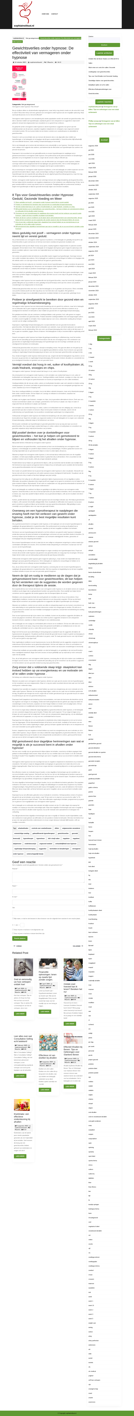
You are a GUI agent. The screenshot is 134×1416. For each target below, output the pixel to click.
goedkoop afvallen (94, 778)
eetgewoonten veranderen (71, 828)
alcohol (90, 528)
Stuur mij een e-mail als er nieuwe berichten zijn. (29, 933)
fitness (90, 730)
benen (90, 568)
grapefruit (91, 783)
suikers (90, 1169)
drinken (90, 686)
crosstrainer (92, 660)
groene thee (92, 796)
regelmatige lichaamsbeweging (25, 849)
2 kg (89, 397)
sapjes (90, 1095)
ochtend (91, 1024)
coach (90, 651)
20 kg (90, 414)
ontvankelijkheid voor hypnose (65, 843)
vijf (89, 1248)
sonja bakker (92, 1138)
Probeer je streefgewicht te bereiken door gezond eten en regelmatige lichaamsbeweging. (43, 204)
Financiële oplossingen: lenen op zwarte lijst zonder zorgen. (48, 976)
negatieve (66, 838)
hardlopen (91, 814)
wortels (90, 1362)
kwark (90, 928)
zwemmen (91, 1402)
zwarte (90, 1397)
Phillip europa (93, 121)
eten (89, 721)
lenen (90, 941)
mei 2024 (91, 264)
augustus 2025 (93, 198)
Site (13, 907)
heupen (90, 831)
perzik (90, 1055)
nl (89, 1020)
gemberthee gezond (94, 743)
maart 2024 (92, 273)
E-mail (14, 897)
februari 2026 (92, 172)
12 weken (91, 379)
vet (89, 1235)
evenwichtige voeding (21, 833)
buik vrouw (91, 607)
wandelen (91, 1288)
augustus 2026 (93, 146)
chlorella (91, 629)
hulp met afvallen (93, 853)
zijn (89, 1384)
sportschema (92, 1160)
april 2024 (91, 268)
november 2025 (93, 185)
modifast (91, 1002)
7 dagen (91, 489)
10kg (90, 375)
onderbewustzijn (30, 843)
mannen (91, 989)
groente (90, 800)
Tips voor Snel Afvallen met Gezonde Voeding (103, 76)
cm (89, 647)
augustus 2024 (93, 251)
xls (89, 1367)
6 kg (89, 476)
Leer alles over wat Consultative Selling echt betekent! (23, 1039)
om (89, 1029)
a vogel (90, 506)
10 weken (91, 370)
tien (89, 1191)
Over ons (45, 14)
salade (90, 1086)
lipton (90, 950)
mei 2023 (91, 317)
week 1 (90, 1301)
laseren (90, 936)
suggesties (42, 849)
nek (89, 1011)
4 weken (91, 454)
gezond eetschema (94, 757)
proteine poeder (93, 1073)
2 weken (91, 410)
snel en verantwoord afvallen (97, 1116)
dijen (89, 677)
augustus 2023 (93, 304)
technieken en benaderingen (59, 849)
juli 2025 (91, 203)
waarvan (91, 1283)
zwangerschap (93, 1389)
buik (89, 598)
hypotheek (91, 857)
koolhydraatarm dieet (95, 910)
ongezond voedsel (45, 843)
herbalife (91, 822)
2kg (89, 418)
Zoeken (90, 36)
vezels (90, 1244)
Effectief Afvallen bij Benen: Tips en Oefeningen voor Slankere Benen (73, 1051)
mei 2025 (91, 211)
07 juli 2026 (20, 988)
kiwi (89, 893)
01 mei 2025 (70, 996)
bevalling (91, 577)
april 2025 (91, 216)
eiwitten (90, 717)
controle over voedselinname (41, 828)
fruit (89, 735)
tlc (89, 1200)
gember (90, 739)
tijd (89, 1196)
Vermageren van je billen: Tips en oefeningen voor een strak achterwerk (103, 109)
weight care (92, 1323)
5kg (89, 471)
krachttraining (92, 919)
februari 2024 (92, 277)
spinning (91, 1147)
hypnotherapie (28, 838)
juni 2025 (91, 207)
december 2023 (93, 286)
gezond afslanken (94, 748)
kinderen (91, 888)
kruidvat (91, 923)
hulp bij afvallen (93, 849)
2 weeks (91, 405)
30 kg (90, 440)
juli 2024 (91, 255)
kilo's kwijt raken (54, 838)
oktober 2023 (92, 295)
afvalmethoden (23, 828)
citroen (90, 634)
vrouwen (91, 1279)
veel (89, 1222)
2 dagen (91, 392)
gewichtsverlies (63, 833)
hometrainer (92, 844)
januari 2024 (92, 282)
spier (90, 1143)
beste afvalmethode (94, 572)
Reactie (15, 869)
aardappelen (92, 515)
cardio (90, 625)
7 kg (89, 493)
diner (90, 682)
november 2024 (93, 238)
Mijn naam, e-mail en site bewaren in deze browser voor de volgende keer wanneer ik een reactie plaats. (47, 918)
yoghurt (90, 1375)
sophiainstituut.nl (24, 25)
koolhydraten (92, 915)
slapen (90, 1108)
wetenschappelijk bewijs (35, 854)
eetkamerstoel (93, 695)
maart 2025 (92, 220)
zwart (90, 1393)
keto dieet (91, 866)
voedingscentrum (94, 1257)
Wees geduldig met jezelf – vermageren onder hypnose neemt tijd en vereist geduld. (42, 202)
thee (89, 1182)
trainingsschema (93, 1209)
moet (90, 1007)
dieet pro (91, 673)
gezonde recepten (94, 761)
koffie (90, 901)
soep (90, 1125)
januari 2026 (92, 176)
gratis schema (93, 787)
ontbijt (90, 1033)
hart (89, 818)
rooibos (90, 1081)
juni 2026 (91, 154)
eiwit (89, 708)
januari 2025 (92, 229)
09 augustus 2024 (47, 1062)
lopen (90, 958)
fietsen (90, 726)
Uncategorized (93, 1217)
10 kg (90, 366)
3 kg (89, 427)
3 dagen (91, 423)
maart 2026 (92, 167)
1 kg (89, 348)
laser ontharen (93, 932)
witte (89, 1354)
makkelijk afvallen (94, 980)
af (89, 519)
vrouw (90, 1275)
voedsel (90, 1270)
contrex (90, 656)
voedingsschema (93, 1266)
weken (90, 1332)
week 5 (90, 1318)
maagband (91, 963)
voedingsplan (92, 1261)
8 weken (91, 502)
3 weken (91, 436)
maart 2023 (92, 326)
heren (90, 827)
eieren (90, 704)
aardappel (91, 511)
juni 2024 (91, 260)
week (90, 1296)
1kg (89, 388)
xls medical (92, 1371)
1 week (90, 361)
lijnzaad (90, 945)
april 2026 (91, 163)
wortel (90, 1358)
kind (89, 884)
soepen (90, 1134)
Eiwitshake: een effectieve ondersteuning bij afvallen (22, 1118)
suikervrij (91, 1174)
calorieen (91, 616)
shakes (90, 1099)
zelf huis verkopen (94, 1380)
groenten (91, 805)
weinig (90, 1327)
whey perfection (93, 1340)
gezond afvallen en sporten (97, 752)
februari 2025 (92, 225)
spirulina (91, 1152)
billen (90, 581)
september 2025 (93, 194)
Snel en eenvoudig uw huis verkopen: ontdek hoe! (23, 982)
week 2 (90, 1310)
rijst (89, 1077)
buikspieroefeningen (94, 612)
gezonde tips (92, 765)
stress (90, 1165)
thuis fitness (92, 1187)
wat (89, 1292)
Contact (54, 14)
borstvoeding (92, 585)
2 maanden (92, 401)
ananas (90, 537)
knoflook (91, 897)
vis (89, 1253)
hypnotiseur (40, 838)
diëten (57, 828)
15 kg (90, 383)
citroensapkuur (93, 642)
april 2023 (91, 321)
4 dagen (91, 449)
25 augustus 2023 (22, 1126)
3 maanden (92, 432)
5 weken (91, 467)
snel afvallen (92, 1112)
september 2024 (93, 246)
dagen (90, 669)
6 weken (91, 484)
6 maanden (92, 480)
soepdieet (91, 1130)
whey (90, 1336)
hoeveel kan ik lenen (95, 840)
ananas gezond (93, 541)
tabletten (91, 1178)
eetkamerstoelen (93, 699)
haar (89, 809)
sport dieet (91, 1156)
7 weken (91, 498)
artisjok (90, 550)
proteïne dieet (92, 1068)
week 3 (90, 1314)
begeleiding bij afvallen (95, 563)
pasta (90, 1037)
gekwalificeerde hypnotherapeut (44, 833)
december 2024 (93, 233)
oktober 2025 (92, 189)
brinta (90, 594)
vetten (90, 1239)
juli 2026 (91, 150)
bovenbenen (92, 590)
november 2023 (93, 290)
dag (89, 664)
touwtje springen (93, 1204)
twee (90, 1213)
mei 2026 (91, 159)
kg (89, 875)
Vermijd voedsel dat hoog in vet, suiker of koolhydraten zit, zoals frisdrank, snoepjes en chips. (45, 206)
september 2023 (93, 299)
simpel (90, 1103)
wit (89, 1349)
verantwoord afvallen (95, 1231)
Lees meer (21, 1014)
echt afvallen (92, 691)
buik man (91, 603)
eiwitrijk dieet (92, 713)
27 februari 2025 (21, 1045)
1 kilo (90, 353)
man (89, 985)
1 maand (91, 357)
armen (90, 546)
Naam (14, 886)
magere (90, 976)
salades (90, 1090)
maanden (91, 972)
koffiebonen (92, 906)
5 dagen (91, 458)
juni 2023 (91, 312)
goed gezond (92, 774)
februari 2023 (92, 330)
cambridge (91, 620)
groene (90, 792)
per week (91, 1046)
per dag (90, 1042)
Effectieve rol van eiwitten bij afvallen (48, 1056)
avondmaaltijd (92, 559)
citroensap (91, 638)
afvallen (90, 524)
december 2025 (93, 181)
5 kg (89, 462)
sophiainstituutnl (36, 62)
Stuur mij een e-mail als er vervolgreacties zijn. (29, 929)
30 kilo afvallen (93, 445)
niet (89, 1016)
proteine (91, 1064)
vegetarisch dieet (93, 1226)
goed (90, 770)
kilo (89, 879)
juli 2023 (91, 308)
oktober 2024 (92, 242)
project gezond (93, 1059)
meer (90, 994)
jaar (89, 862)
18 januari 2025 (71, 1058)
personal (91, 1051)
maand (90, 967)
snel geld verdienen (94, 1121)
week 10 (91, 1305)
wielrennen (91, 1345)
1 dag (90, 344)
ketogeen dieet (93, 871)
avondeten (91, 555)
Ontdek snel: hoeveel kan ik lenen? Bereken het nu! (73, 988)
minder (90, 998)
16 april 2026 (45, 984)
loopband (91, 954)
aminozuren (92, 533)
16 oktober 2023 (20, 62)
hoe (89, 836)
